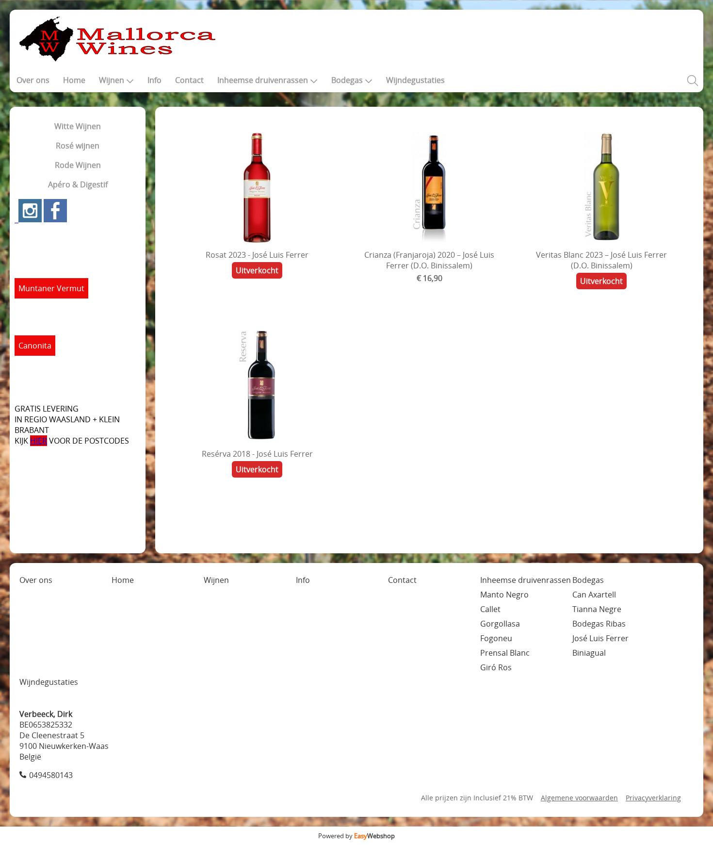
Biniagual (589, 652)
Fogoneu (496, 638)
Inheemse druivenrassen (262, 80)
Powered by (356, 835)
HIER (38, 440)
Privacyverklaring (653, 797)
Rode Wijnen (78, 165)
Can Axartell (594, 594)
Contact (189, 80)
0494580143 (51, 775)
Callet (490, 609)
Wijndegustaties (415, 80)
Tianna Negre (596, 609)
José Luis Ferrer (600, 638)
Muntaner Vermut (51, 288)
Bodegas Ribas (599, 623)
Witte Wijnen (77, 126)
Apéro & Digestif (78, 184)
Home (74, 80)
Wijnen (111, 80)
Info (154, 80)
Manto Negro (504, 594)
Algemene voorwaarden (579, 797)
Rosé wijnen (77, 145)
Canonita (34, 345)
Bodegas (347, 80)
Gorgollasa (500, 623)
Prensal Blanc (505, 652)
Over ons (32, 80)
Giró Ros (496, 667)
